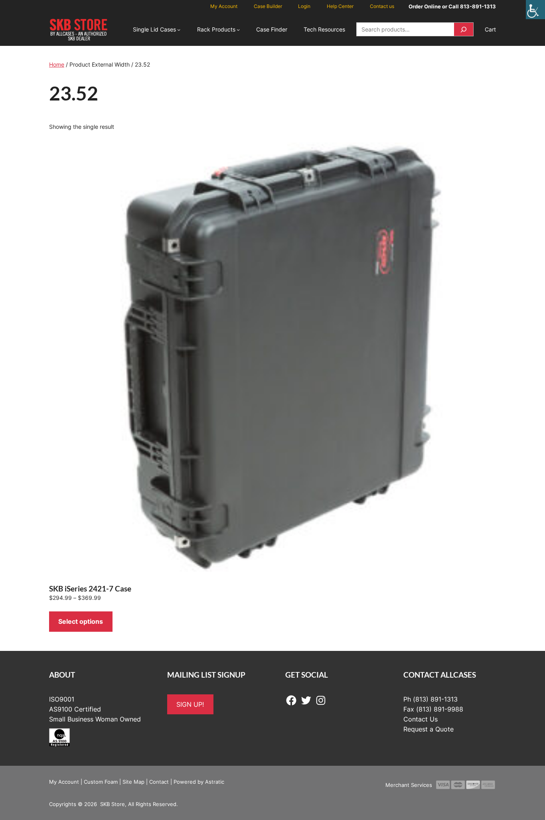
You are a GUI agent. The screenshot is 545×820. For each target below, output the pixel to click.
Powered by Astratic (199, 782)
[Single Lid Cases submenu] (178, 29)
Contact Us (420, 719)
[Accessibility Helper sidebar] (535, 9)
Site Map (133, 782)
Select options (80, 621)
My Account (64, 782)
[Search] (463, 29)
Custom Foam (101, 782)
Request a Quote (428, 729)
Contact (159, 782)
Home (56, 64)
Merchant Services (408, 785)
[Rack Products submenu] (238, 29)
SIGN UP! (190, 704)
